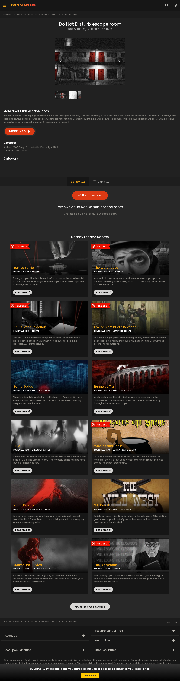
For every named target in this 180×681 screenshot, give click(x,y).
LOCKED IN (118, 271)
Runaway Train (105, 386)
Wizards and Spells (108, 446)
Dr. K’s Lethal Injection (29, 327)
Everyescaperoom (11, 14)
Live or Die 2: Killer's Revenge (115, 327)
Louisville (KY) (31, 14)
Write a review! (90, 195)
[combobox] (175, 5)
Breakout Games (49, 14)
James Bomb (23, 268)
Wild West (101, 505)
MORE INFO (17, 131)
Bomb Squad (23, 386)
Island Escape (23, 505)
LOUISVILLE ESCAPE (122, 331)
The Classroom (105, 565)
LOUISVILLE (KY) (77, 29)
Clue (16, 446)
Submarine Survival (28, 565)
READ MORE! (103, 292)
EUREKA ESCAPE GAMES (124, 449)
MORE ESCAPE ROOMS (90, 606)
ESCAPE (35, 271)
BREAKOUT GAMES (101, 29)
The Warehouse (106, 268)
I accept (90, 675)
